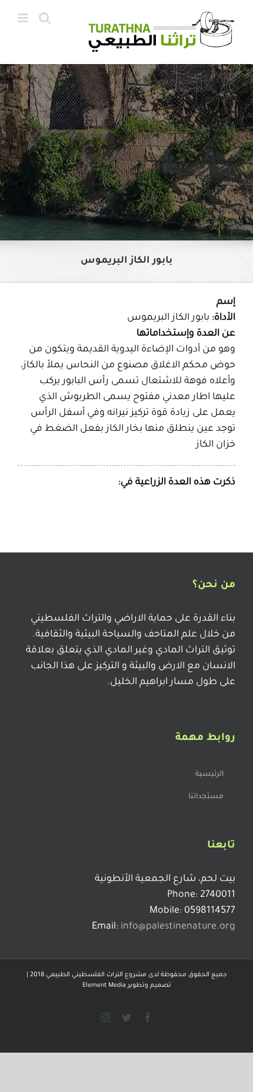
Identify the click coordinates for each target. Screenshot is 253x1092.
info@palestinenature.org (178, 927)
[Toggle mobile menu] (24, 18)
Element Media (104, 985)
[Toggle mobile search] (45, 18)
